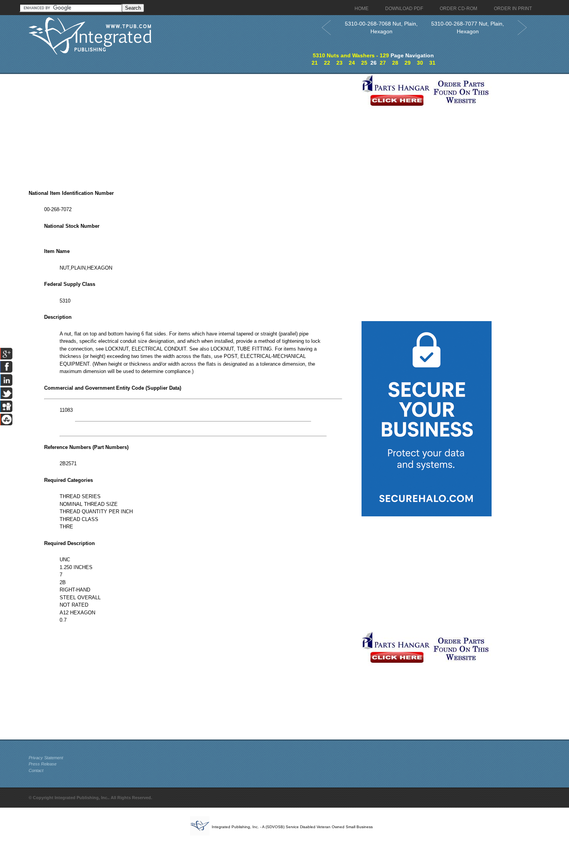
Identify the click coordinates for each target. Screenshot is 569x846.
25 (364, 63)
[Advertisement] (193, 128)
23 (339, 63)
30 (420, 63)
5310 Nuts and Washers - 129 (351, 55)
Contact (36, 770)
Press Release (43, 764)
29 (407, 63)
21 (315, 63)
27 (383, 63)
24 (352, 63)
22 (327, 63)
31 (432, 63)
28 (395, 63)
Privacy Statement (46, 757)
